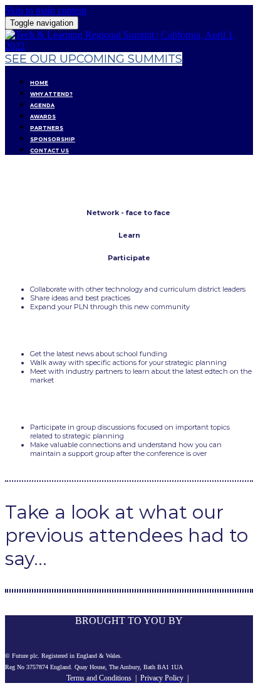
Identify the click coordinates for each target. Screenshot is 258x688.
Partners (46, 128)
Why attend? (51, 94)
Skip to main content (45, 10)
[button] (93, 59)
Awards (43, 117)
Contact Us (49, 150)
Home (39, 83)
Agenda (42, 105)
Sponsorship (52, 139)
